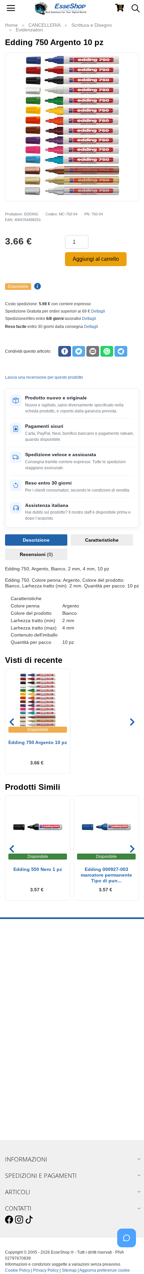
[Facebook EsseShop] (9, 1220)
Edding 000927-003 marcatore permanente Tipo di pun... (106, 875)
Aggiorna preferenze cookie (104, 1270)
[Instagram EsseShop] (19, 1220)
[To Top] (128, 1258)
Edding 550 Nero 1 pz (37, 869)
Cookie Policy (17, 1270)
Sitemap (69, 1270)
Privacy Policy (46, 1270)
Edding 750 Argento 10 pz (37, 742)
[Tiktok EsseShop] (29, 1220)
